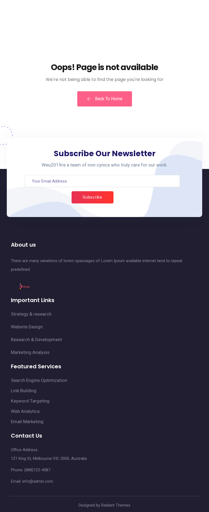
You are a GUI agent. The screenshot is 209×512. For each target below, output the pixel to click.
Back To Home (108, 98)
